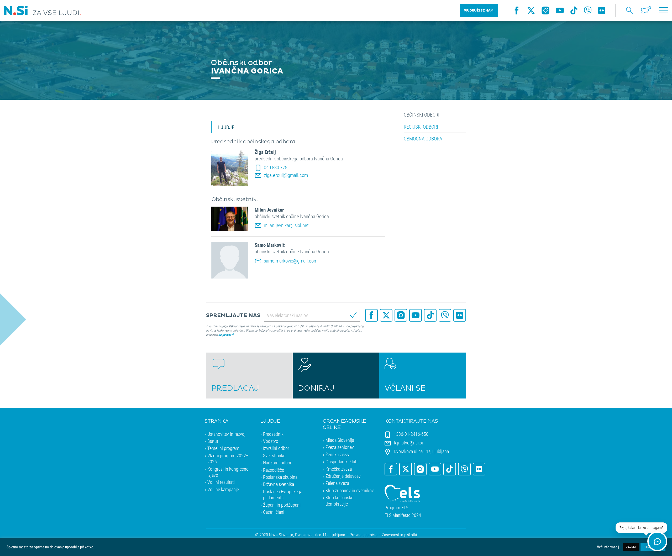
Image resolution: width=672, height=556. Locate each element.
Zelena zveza (337, 483)
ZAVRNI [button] (631, 546)
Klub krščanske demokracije (339, 500)
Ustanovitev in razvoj (226, 434)
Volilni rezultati (221, 482)
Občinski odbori (421, 115)
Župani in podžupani (282, 505)
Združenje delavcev (343, 476)
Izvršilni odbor (276, 448)
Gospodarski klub (342, 461)
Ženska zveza (338, 454)
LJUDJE (226, 127)
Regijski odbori (421, 127)
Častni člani (273, 512)
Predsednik (273, 434)
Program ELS (396, 508)
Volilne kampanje (223, 489)
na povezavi (225, 334)
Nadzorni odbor (277, 462)
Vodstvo (270, 441)
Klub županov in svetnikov (350, 490)
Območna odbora (423, 138)
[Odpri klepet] (657, 541)
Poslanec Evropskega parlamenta (282, 494)
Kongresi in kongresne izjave (227, 472)
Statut (212, 441)
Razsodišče (273, 470)
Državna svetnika (278, 484)
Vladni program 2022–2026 (228, 458)
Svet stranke (274, 455)
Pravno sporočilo (363, 534)
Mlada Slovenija (340, 440)
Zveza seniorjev (340, 447)
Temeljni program (223, 448)
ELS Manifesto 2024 (403, 515)
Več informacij (608, 547)
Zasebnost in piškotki (399, 534)
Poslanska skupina (280, 477)
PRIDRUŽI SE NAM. (479, 10)
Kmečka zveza (339, 469)
